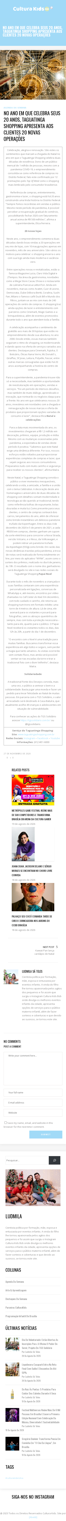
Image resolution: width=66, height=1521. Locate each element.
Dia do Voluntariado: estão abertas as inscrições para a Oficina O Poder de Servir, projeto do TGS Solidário (40, 1344)
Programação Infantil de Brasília (21, 1316)
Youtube (55, 738)
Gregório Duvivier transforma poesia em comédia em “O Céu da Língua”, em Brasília (41, 1443)
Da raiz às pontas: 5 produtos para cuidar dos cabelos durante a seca (39, 1391)
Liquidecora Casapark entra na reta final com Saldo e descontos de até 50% (39, 1368)
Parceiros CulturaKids (16, 1307)
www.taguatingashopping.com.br (36, 734)
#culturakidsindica (14, 1478)
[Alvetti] (33, 1517)
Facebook (42, 738)
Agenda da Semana (15, 1281)
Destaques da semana (16, 1299)
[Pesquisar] (54, 1160)
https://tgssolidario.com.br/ (36, 720)
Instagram (29, 738)
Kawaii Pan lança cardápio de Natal (44, 952)
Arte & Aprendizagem (16, 1290)
